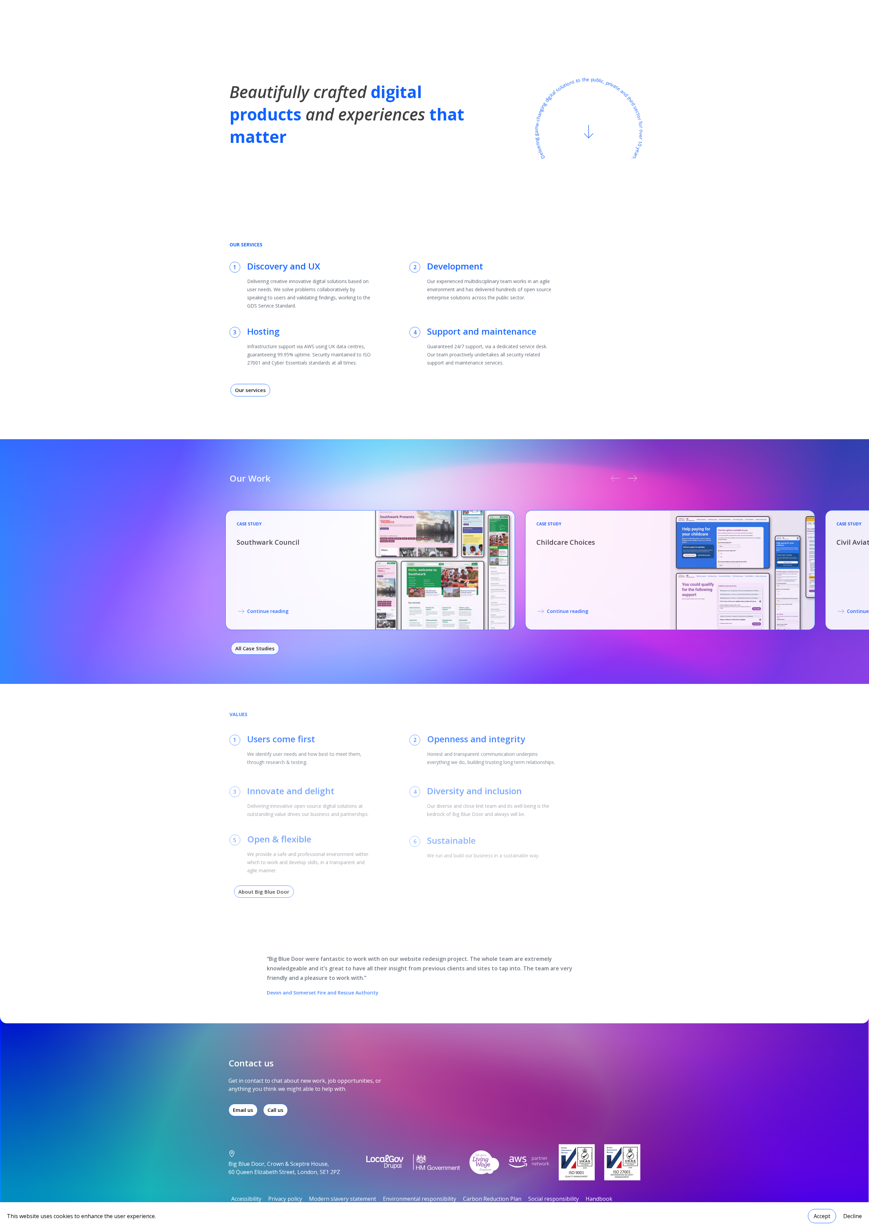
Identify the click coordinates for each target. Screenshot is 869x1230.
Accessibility (246, 1199)
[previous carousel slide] (616, 478)
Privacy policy (285, 1199)
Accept (822, 1216)
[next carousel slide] (634, 478)
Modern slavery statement (342, 1199)
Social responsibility (553, 1199)
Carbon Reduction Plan (492, 1199)
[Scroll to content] (588, 131)
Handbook (599, 1199)
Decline (852, 1216)
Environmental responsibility (419, 1199)
